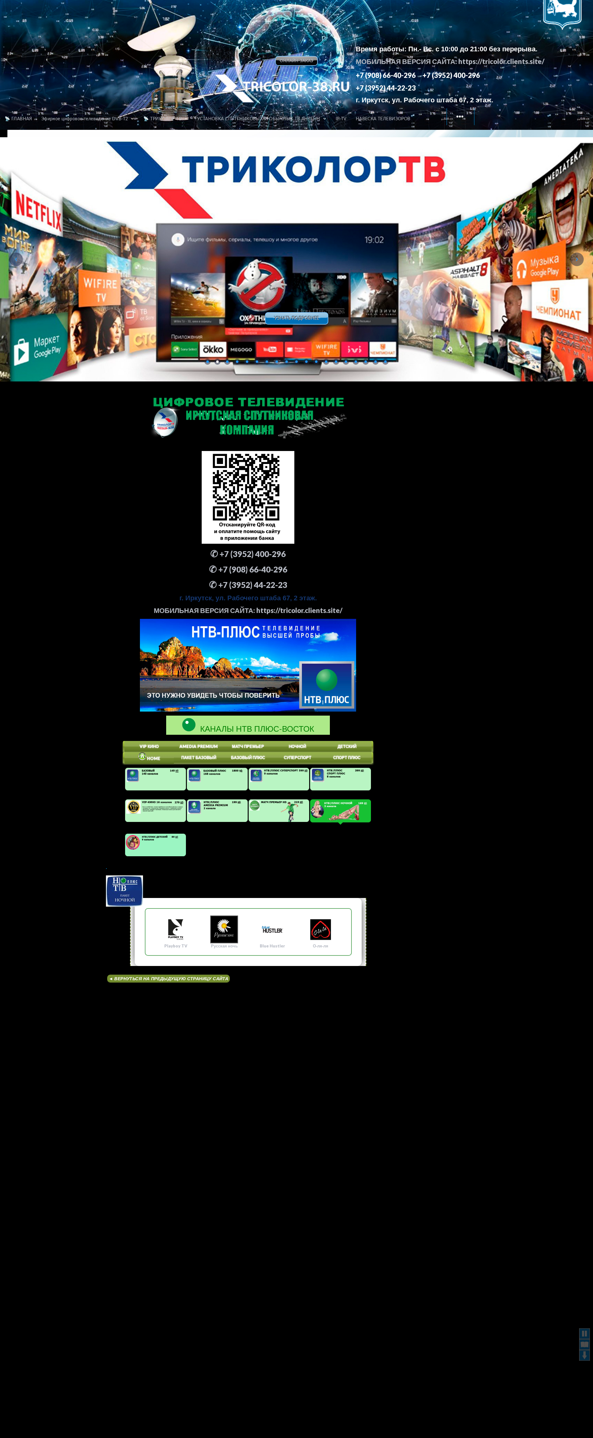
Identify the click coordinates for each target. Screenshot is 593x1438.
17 (366, 362)
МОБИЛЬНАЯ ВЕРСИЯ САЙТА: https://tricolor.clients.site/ (450, 61)
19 (385, 362)
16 (356, 362)
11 (306, 362)
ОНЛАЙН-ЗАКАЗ (296, 61)
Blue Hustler (272, 945)
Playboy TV (175, 945)
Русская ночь (224, 945)
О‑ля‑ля (320, 945)
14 (336, 362)
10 (296, 362)
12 (316, 362)
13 (326, 362)
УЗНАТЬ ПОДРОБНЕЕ (296, 318)
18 (375, 362)
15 (346, 362)
